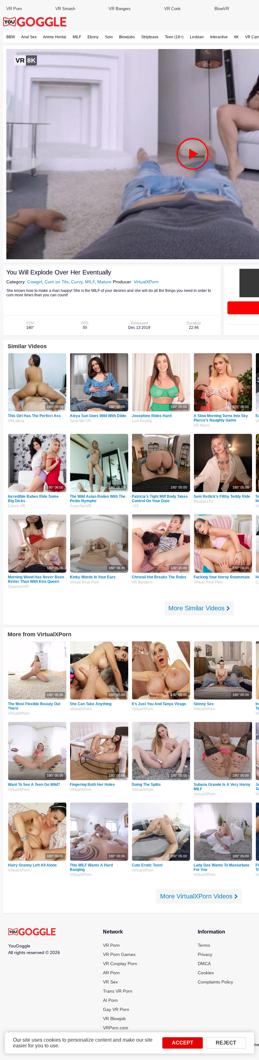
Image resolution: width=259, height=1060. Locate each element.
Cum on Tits (57, 281)
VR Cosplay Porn (120, 963)
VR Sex (110, 981)
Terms (204, 945)
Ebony (93, 37)
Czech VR (16, 506)
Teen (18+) (174, 37)
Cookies (206, 972)
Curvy (76, 281)
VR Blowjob (114, 1018)
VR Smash (65, 8)
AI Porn (110, 1000)
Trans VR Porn (117, 991)
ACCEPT (182, 1042)
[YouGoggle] (32, 932)
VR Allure (202, 425)
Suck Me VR (80, 421)
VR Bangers (120, 8)
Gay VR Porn (116, 1009)
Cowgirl (34, 281)
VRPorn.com (115, 1027)
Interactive (219, 37)
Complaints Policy (215, 981)
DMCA (204, 963)
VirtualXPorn (146, 281)
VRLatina (16, 421)
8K (236, 37)
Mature (104, 281)
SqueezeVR (18, 586)
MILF (77, 37)
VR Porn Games (119, 954)
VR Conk (172, 8)
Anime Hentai (54, 37)
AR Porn (111, 972)
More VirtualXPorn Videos (197, 896)
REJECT (226, 1042)
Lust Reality (142, 421)
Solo (109, 37)
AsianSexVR (81, 506)
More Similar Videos (197, 608)
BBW (10, 37)
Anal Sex (29, 37)
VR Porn (14, 8)
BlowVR (221, 8)
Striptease (150, 37)
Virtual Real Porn (84, 582)
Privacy (205, 954)
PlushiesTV (203, 501)
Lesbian (197, 37)
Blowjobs (127, 37)
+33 (135, 506)
